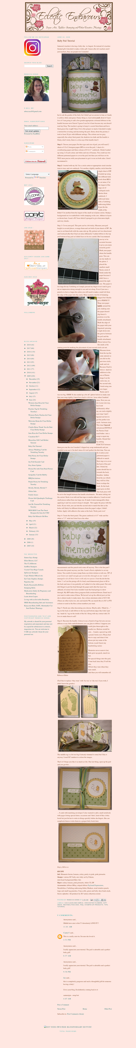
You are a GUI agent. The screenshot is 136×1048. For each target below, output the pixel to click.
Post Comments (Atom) (75, 1014)
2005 (29, 546)
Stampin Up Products (94, 905)
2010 (29, 372)
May (31, 520)
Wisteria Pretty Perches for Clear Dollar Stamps (39, 416)
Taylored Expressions (95, 885)
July (31, 396)
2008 (29, 539)
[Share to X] (100, 900)
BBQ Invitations (34, 478)
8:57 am (67, 956)
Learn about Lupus (31, 596)
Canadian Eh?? (33, 436)
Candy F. (66, 932)
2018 (29, 345)
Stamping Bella (29, 588)
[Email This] (95, 900)
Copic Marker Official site (33, 575)
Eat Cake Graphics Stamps (33, 578)
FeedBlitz (36, 133)
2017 (29, 348)
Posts (29, 147)
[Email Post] (91, 900)
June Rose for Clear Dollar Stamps (40, 433)
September (33, 389)
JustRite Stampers (30, 566)
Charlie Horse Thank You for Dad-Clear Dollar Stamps (40, 428)
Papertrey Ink (29, 582)
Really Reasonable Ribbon (34, 585)
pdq (82, 905)
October (32, 386)
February (32, 531)
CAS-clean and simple (74, 903)
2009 (29, 376)
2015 (29, 355)
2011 (29, 369)
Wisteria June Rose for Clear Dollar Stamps (38, 404)
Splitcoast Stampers (31, 572)
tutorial (61, 906)
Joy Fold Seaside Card (36, 462)
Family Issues (33, 494)
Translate (42, 177)
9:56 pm (67, 972)
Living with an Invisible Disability (36, 599)
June (31, 400)
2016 (29, 351)
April (31, 524)
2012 (29, 365)
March (31, 527)
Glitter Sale (32, 491)
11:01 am (67, 926)
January (32, 534)
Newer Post (61, 1009)
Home (85, 1009)
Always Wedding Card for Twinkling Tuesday (37, 450)
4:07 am (67, 998)
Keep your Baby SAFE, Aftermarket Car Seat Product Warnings (38, 606)
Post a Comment (63, 1004)
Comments (31, 151)
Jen (64, 978)
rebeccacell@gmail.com (32, 111)
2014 (29, 358)
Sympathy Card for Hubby (37, 474)
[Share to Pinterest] (105, 900)
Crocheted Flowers (93, 903)
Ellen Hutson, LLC (31, 560)
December (33, 379)
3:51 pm (67, 940)
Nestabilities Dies (71, 905)
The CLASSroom (30, 563)
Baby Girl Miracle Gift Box (38, 516)
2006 (29, 542)
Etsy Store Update (34, 465)
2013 (29, 362)
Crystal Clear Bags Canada (33, 569)
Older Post (108, 1009)
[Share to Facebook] (102, 900)
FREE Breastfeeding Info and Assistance (38, 602)
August (32, 393)
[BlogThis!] (97, 900)
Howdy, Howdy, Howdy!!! (37, 488)
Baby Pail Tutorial (35, 446)
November (33, 382)
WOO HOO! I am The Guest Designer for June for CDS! (38, 511)
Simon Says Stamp (30, 557)
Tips (106, 905)
